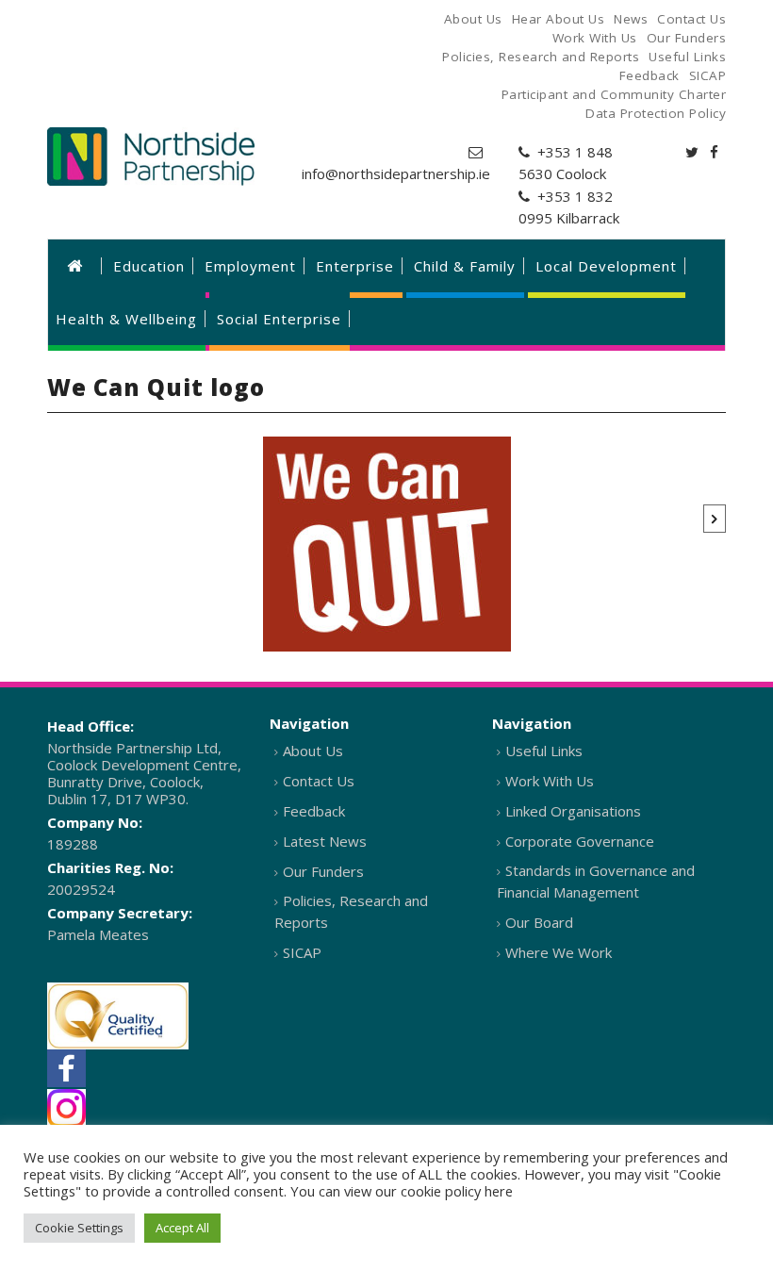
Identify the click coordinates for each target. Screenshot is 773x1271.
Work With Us (549, 780)
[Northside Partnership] (151, 156)
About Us (313, 750)
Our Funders (323, 871)
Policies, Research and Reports (351, 911)
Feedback (314, 810)
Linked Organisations (573, 810)
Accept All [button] (182, 1227)
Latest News (325, 841)
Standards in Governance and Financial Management (596, 881)
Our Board (539, 922)
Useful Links (544, 750)
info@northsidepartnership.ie (396, 173)
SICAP (302, 952)
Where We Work (558, 952)
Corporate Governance (579, 841)
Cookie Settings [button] (79, 1227)
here (499, 1190)
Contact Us (318, 780)
